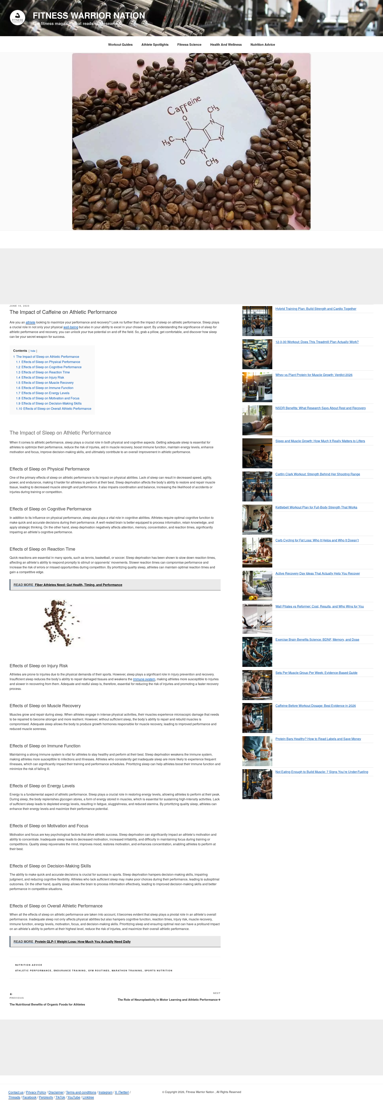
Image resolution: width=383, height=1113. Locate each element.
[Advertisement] (191, 276)
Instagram (106, 1092)
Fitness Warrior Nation (89, 15)
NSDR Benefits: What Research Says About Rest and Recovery (320, 408)
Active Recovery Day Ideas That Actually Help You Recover (317, 573)
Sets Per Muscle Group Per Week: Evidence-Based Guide (316, 672)
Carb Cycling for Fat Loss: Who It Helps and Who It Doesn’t (317, 540)
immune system (144, 679)
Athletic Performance (33, 970)
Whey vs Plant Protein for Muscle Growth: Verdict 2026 (313, 374)
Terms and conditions (81, 1092)
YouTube (73, 1097)
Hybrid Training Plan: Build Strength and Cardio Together (315, 308)
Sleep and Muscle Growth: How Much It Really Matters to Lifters (320, 441)
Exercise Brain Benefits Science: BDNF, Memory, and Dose (317, 639)
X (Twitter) (122, 1092)
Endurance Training (70, 970)
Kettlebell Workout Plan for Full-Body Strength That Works (316, 507)
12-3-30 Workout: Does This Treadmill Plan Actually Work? (317, 341)
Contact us (16, 1092)
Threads (14, 1097)
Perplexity (46, 1097)
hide (33, 351)
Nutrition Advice (263, 44)
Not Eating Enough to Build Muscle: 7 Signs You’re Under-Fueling (321, 771)
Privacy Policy (36, 1092)
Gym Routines (99, 970)
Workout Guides (120, 44)
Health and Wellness (226, 44)
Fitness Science (189, 44)
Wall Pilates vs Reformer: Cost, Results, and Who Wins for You (319, 606)
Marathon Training (127, 970)
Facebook (30, 1097)
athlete (30, 322)
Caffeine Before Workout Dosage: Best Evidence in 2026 (315, 705)
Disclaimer (56, 1092)
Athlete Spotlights (155, 44)
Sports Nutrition (159, 970)
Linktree (88, 1097)
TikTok (60, 1097)
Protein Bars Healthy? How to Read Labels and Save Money (318, 738)
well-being (70, 327)
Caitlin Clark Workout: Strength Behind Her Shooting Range (317, 474)
